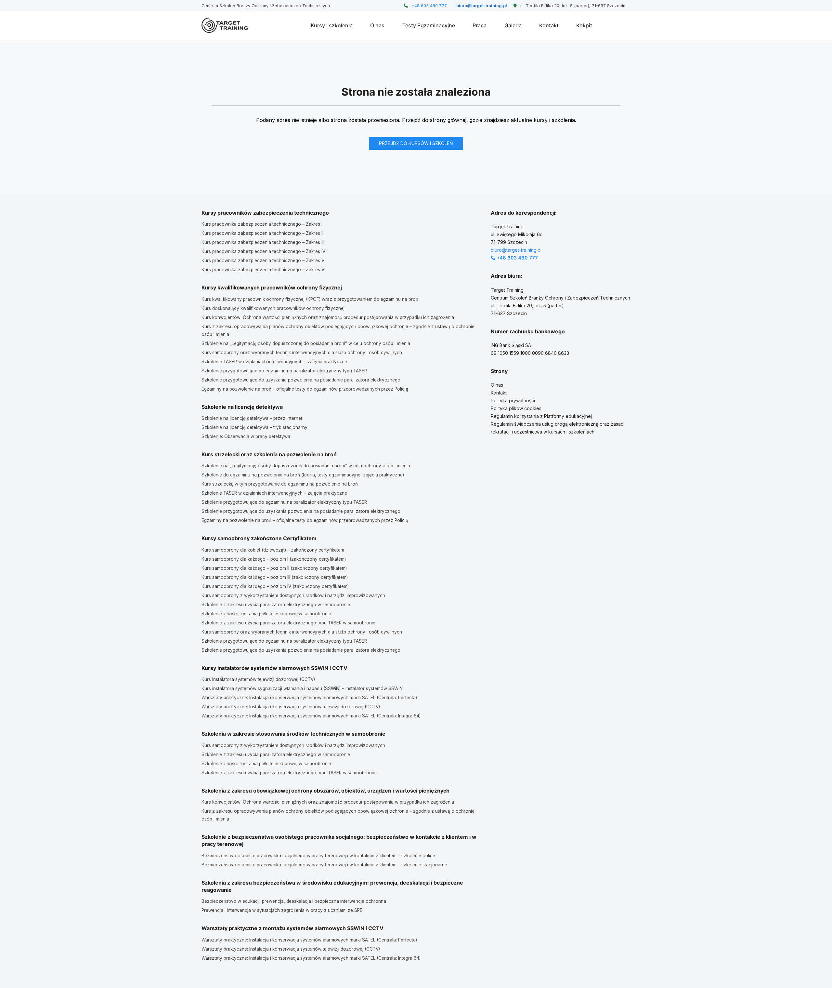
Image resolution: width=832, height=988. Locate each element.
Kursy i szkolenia (332, 25)
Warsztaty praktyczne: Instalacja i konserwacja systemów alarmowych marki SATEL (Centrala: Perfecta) (309, 697)
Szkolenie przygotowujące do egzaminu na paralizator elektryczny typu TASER (284, 370)
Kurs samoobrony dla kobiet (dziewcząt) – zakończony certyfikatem (273, 550)
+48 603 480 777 (428, 5)
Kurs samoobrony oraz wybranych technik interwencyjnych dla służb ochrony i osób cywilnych (302, 352)
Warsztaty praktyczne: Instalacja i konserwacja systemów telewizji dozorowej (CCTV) (291, 706)
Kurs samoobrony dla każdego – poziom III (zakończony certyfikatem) (275, 577)
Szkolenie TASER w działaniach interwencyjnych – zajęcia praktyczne (274, 361)
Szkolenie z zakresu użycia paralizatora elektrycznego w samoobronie (276, 604)
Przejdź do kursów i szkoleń (416, 143)
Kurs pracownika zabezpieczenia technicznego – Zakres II (262, 233)
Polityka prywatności (513, 400)
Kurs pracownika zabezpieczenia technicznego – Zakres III (263, 242)
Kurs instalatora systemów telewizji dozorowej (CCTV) (258, 679)
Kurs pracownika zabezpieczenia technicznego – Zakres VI (263, 269)
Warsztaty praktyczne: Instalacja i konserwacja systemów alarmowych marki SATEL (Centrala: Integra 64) (311, 715)
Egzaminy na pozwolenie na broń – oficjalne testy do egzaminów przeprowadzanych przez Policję (305, 389)
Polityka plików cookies (516, 408)
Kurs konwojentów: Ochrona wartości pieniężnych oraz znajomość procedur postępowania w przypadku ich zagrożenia (328, 317)
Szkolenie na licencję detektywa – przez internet (252, 418)
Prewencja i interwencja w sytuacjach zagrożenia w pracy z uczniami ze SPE (282, 910)
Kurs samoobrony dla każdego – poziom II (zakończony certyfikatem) (274, 568)
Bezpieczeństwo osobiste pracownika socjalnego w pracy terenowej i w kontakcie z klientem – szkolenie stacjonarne (324, 864)
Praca (480, 25)
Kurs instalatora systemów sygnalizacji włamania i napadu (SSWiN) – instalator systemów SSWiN (302, 688)
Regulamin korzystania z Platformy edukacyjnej (541, 416)
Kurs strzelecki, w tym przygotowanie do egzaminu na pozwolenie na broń (280, 484)
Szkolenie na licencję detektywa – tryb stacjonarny (254, 427)
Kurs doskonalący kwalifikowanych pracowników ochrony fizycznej (273, 308)
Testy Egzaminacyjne (428, 25)
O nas (377, 25)
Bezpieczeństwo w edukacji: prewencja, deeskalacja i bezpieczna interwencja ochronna (294, 901)
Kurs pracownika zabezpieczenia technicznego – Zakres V (263, 260)
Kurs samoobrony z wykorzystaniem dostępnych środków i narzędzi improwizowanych (293, 595)
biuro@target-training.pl (481, 5)
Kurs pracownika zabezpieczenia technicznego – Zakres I (262, 224)
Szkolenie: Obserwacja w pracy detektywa (246, 436)
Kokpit (584, 25)
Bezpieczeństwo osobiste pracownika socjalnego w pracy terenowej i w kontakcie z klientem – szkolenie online (318, 855)
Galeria (513, 25)
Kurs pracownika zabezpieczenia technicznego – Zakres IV (263, 251)
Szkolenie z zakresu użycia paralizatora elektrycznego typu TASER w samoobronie (288, 622)
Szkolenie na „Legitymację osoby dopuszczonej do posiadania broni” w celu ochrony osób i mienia (306, 343)
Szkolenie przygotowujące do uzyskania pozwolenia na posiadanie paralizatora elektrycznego (301, 379)
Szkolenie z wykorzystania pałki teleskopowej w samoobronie (266, 613)
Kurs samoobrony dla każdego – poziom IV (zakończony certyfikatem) (275, 586)
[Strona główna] (225, 25)
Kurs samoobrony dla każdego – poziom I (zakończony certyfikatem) (274, 559)
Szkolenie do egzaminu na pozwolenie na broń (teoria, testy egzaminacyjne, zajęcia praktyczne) (303, 474)
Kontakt (549, 25)
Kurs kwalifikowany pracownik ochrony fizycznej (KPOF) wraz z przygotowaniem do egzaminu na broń (310, 299)
